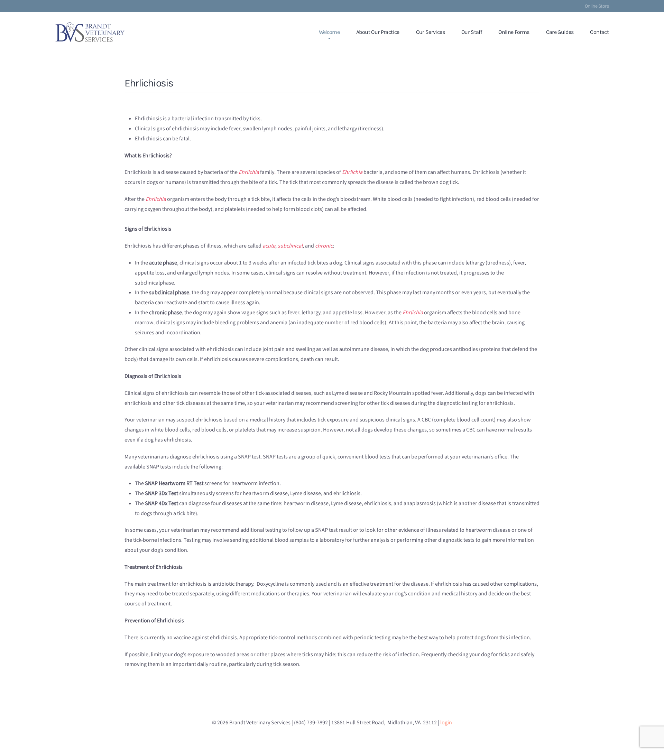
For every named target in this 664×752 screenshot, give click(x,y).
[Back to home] (89, 32)
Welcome (329, 32)
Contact (599, 32)
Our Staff (471, 32)
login (446, 722)
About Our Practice (377, 32)
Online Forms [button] (513, 32)
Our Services (430, 32)
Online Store (597, 6)
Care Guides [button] (560, 32)
